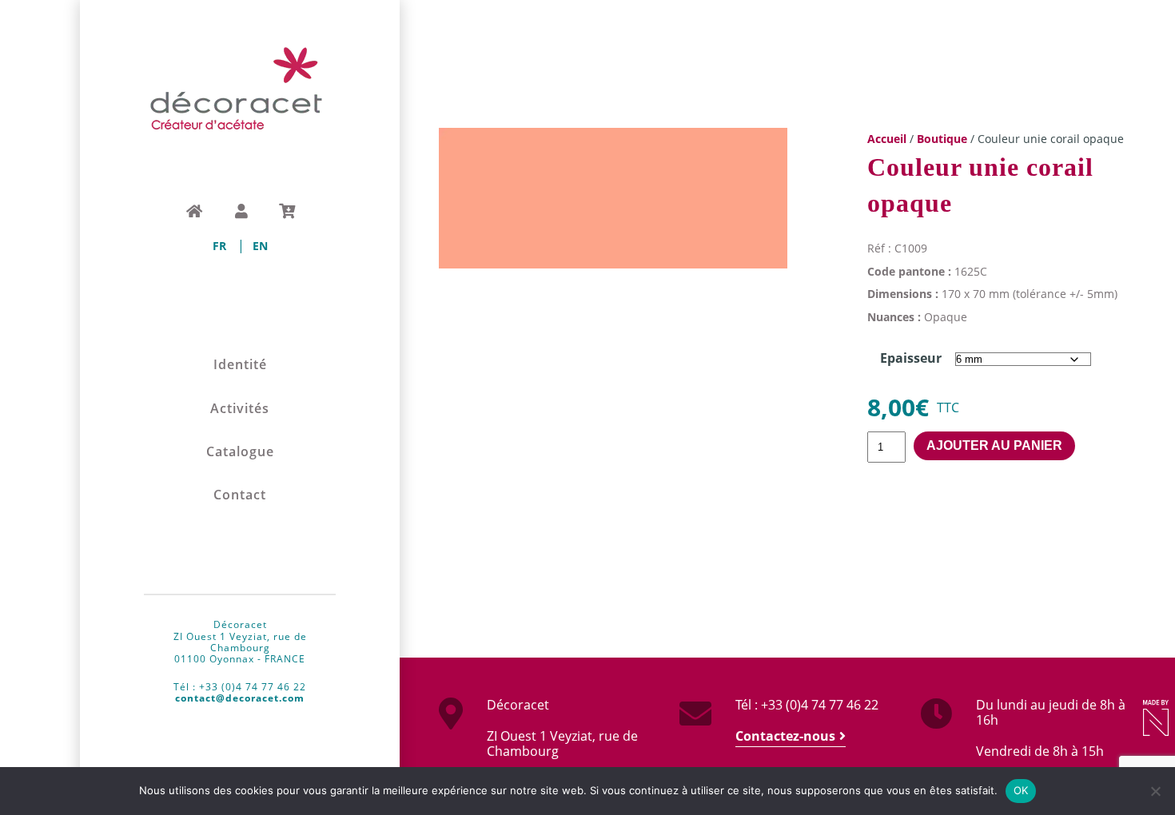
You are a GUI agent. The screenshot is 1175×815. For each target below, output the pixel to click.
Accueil (886, 138)
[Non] (1155, 791)
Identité (240, 364)
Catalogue (240, 451)
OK (1021, 790)
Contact (239, 495)
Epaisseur (911, 358)
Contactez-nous (785, 736)
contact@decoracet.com (240, 698)
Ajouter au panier (994, 445)
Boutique (942, 138)
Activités (239, 408)
